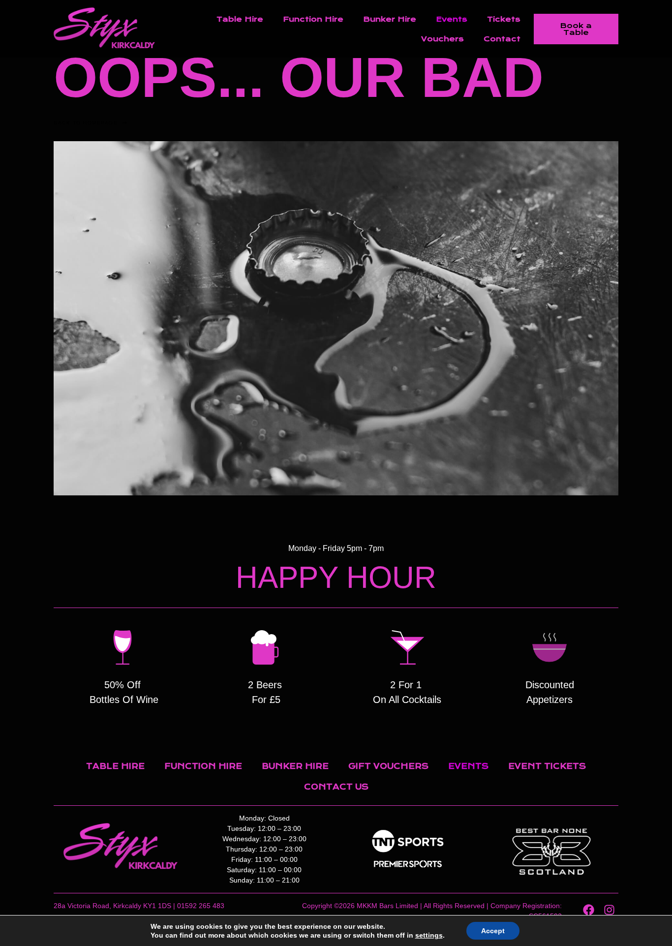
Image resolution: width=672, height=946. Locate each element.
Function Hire (313, 19)
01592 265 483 (200, 906)
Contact (502, 38)
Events (451, 19)
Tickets (503, 19)
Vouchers (442, 38)
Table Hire (239, 19)
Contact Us (336, 787)
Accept (493, 931)
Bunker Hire (389, 19)
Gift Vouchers (388, 766)
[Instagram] (609, 910)
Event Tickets (547, 766)
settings (429, 935)
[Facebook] (589, 910)
